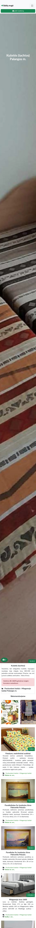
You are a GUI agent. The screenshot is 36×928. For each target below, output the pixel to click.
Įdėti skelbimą (19, 11)
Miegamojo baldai (25, 773)
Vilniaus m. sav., (9, 775)
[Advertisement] (18, 35)
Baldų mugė (8, 6)
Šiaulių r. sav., (8, 916)
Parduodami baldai (12, 773)
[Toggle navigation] (32, 6)
